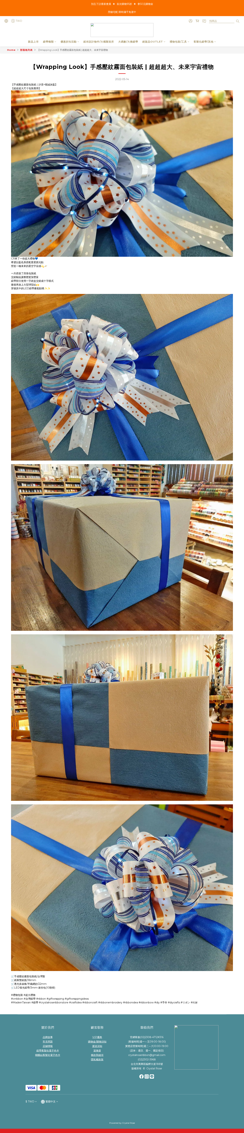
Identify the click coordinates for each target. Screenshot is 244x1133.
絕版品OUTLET (152, 41)
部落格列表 (26, 49)
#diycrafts (174, 1002)
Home (11, 49)
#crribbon (17, 998)
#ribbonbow (146, 1002)
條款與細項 (97, 1055)
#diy (157, 1002)
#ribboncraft (90, 1002)
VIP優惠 (97, 1037)
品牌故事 (48, 1037)
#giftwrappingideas (77, 998)
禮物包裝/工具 (178, 41)
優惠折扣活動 (69, 41)
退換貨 (97, 1050)
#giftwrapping (55, 998)
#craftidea (75, 1002)
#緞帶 (34, 1002)
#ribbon (41, 998)
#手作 (163, 1002)
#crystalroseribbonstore (53, 1002)
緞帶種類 (48, 41)
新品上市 (33, 41)
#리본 (194, 1002)
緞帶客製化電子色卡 (47, 1050)
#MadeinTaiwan (21, 1002)
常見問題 (48, 1041)
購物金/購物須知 (97, 1041)
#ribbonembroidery (110, 1002)
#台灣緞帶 (30, 998)
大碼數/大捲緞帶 (128, 41)
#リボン (185, 1002)
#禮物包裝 (17, 995)
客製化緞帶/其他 (203, 41)
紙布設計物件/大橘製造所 (98, 41)
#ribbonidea (130, 1002)
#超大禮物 (29, 995)
